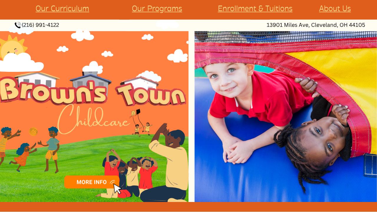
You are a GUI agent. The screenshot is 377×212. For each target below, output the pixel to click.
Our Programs (157, 9)
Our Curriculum (62, 9)
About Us (335, 9)
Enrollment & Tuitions (255, 9)
